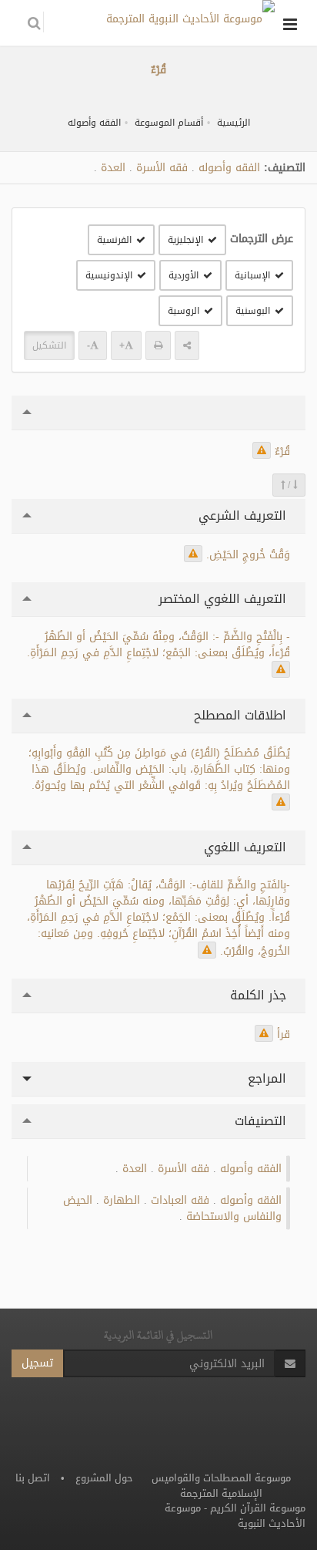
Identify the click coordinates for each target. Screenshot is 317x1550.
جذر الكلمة (260, 995)
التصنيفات (262, 1121)
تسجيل (37, 1363)
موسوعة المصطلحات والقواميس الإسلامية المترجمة (221, 1485)
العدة (113, 167)
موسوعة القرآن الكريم (257, 1508)
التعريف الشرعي (244, 515)
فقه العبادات (180, 1200)
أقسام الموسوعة (169, 122)
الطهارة (121, 1200)
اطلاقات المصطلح (242, 715)
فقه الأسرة (162, 167)
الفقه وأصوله (94, 122)
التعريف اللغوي (247, 847)
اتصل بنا (32, 1478)
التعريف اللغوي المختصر (224, 599)
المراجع (269, 1078)
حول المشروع (104, 1478)
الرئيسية (233, 122)
